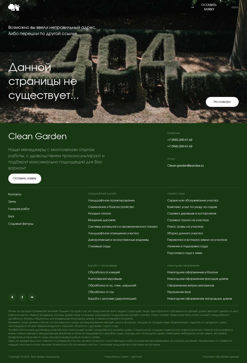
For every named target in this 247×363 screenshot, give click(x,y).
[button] (235, 7)
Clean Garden (37, 137)
